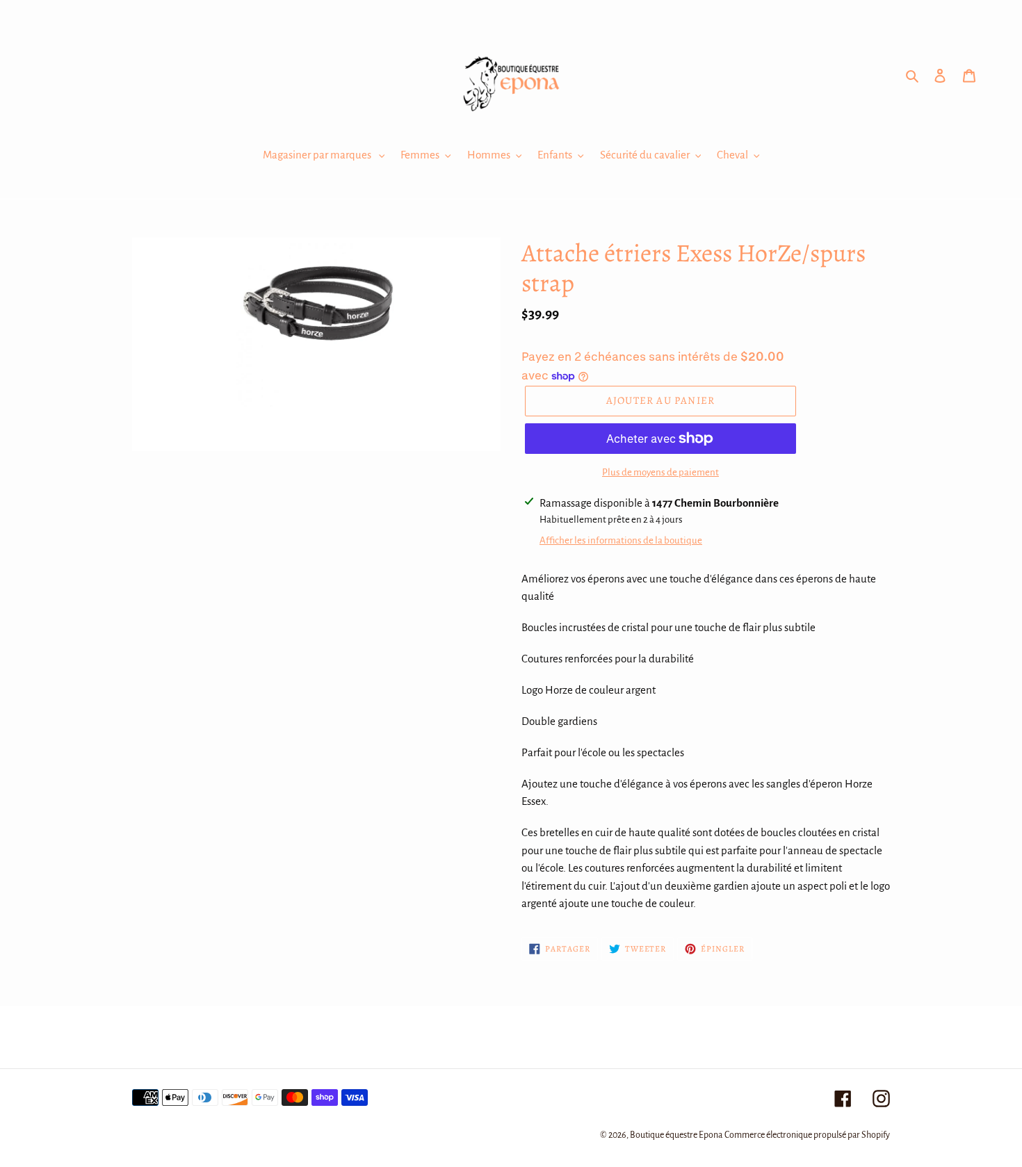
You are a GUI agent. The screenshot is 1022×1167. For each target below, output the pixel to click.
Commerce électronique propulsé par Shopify (807, 1135)
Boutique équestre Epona (676, 1135)
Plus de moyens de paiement (660, 472)
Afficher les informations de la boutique (621, 540)
